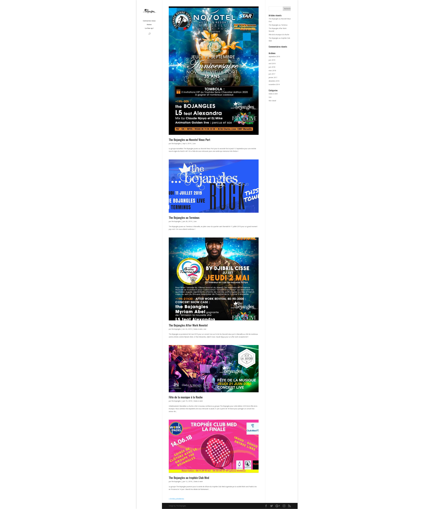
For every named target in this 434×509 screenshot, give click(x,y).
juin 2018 (272, 67)
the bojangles (176, 143)
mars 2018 (272, 70)
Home (149, 24)
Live (194, 143)
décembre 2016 (274, 81)
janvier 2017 (273, 77)
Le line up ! (149, 28)
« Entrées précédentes (176, 499)
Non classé (272, 101)
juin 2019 (272, 60)
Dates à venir (198, 329)
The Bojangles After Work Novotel (188, 325)
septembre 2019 (274, 56)
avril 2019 (272, 63)
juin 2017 (272, 74)
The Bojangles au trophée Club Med (189, 477)
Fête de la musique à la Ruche (186, 397)
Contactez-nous (149, 21)
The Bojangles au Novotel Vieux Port (189, 139)
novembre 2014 (274, 84)
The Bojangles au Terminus (184, 217)
